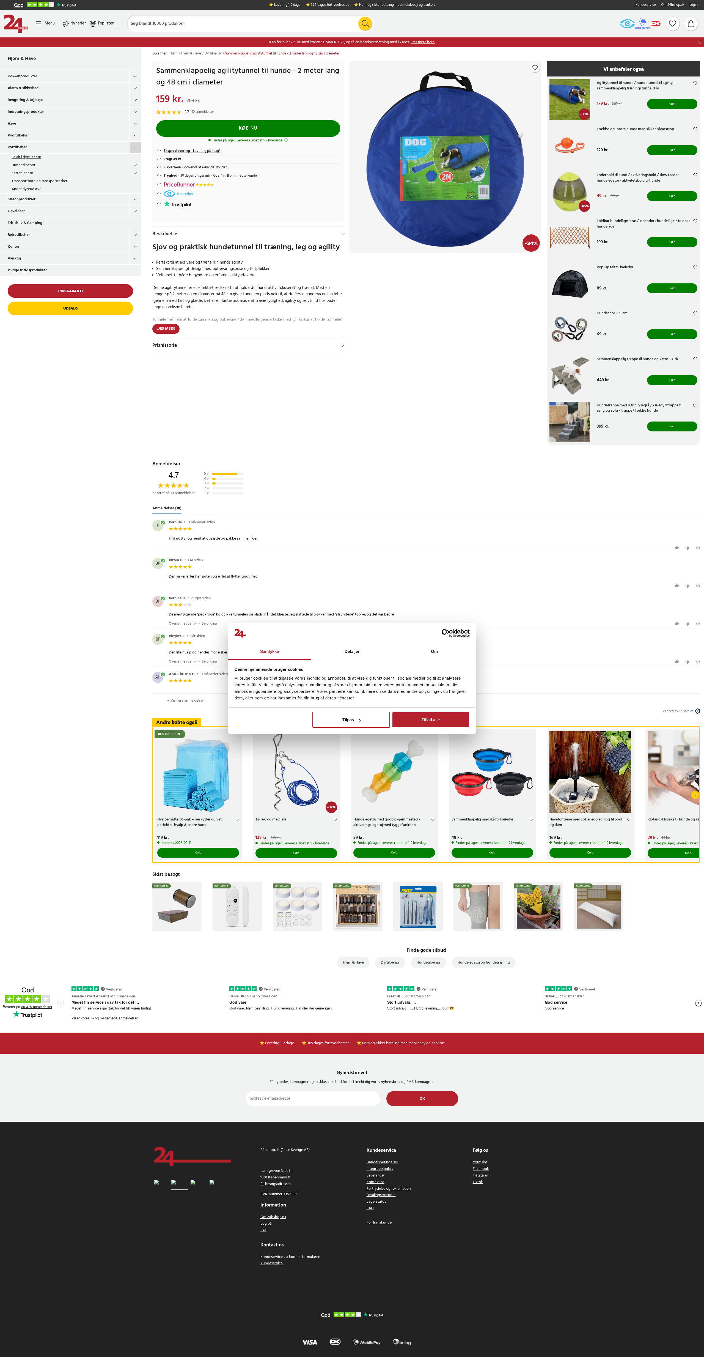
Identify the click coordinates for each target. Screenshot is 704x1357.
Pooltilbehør (18, 135)
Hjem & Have (22, 59)
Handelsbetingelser (382, 1162)
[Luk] (699, 42)
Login (693, 5)
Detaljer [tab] (352, 651)
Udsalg (70, 308)
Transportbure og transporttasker (39, 181)
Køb (672, 104)
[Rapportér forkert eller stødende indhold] (698, 547)
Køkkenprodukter (22, 76)
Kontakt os (375, 1182)
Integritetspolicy (380, 1169)
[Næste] (695, 795)
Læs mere (165, 328)
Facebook (481, 1169)
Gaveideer (16, 211)
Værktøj (14, 258)
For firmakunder (380, 1222)
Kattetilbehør (22, 173)
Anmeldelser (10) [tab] (167, 508)
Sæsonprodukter (21, 199)
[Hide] (343, 234)
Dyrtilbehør (17, 147)
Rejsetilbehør (19, 235)
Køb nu (248, 128)
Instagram (481, 1175)
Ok (422, 1099)
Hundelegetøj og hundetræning (484, 962)
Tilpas (348, 719)
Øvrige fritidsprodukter (27, 270)
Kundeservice (646, 5)
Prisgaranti (70, 291)
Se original (210, 623)
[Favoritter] (673, 24)
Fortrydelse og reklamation (389, 1189)
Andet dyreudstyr (26, 189)
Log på (266, 1224)
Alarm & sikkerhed (23, 88)
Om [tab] (434, 651)
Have (12, 124)
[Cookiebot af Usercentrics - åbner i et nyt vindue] (446, 633)
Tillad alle (431, 719)
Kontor (14, 247)
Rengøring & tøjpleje (25, 100)
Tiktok (478, 1182)
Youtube (480, 1162)
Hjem (174, 53)
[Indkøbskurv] (691, 24)
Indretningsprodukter (26, 112)
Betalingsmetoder (381, 1195)
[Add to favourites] (535, 67)
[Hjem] (16, 24)
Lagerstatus (376, 1202)
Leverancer (376, 1175)
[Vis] (343, 345)
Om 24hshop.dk (672, 5)
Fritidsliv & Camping (25, 223)
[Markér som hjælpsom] (677, 547)
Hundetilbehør (23, 165)
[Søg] (365, 24)
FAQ (264, 1230)
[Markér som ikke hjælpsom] (688, 547)
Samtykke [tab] (269, 651)
